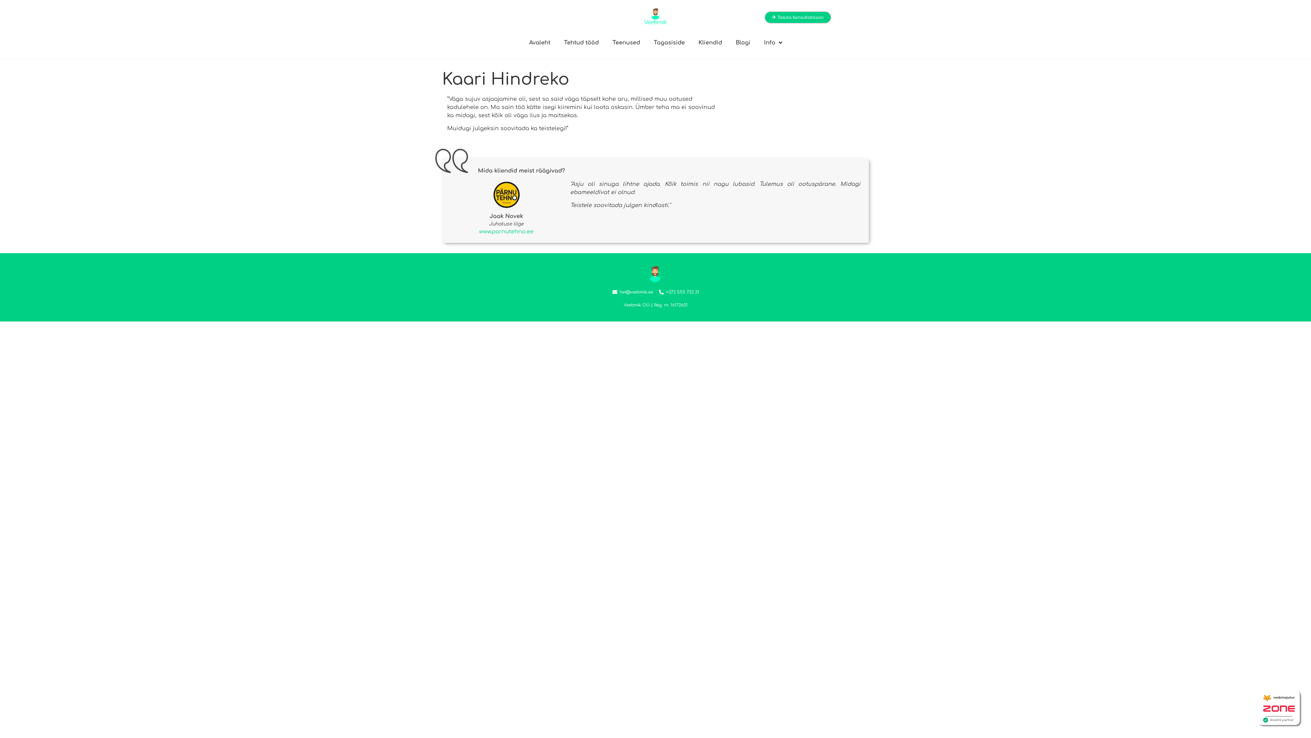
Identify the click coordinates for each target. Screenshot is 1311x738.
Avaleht (539, 43)
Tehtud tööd (581, 43)
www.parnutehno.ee (506, 232)
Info (769, 43)
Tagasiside (669, 43)
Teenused (626, 43)
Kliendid (710, 43)
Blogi (743, 43)
